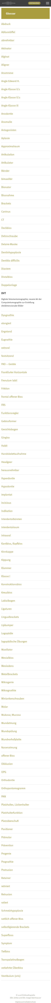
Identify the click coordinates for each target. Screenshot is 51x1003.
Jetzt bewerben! (34, 3)
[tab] (25, 24)
